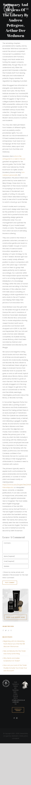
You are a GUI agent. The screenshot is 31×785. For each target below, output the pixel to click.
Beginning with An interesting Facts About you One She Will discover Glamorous (14, 644)
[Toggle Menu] (27, 9)
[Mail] (11, 630)
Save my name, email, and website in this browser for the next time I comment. (15, 575)
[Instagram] (16, 718)
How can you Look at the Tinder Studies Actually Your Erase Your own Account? (15, 668)
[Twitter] (5, 630)
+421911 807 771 (15, 703)
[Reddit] (8, 630)
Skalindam (15, 736)
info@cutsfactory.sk (18, 700)
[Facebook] (3, 630)
